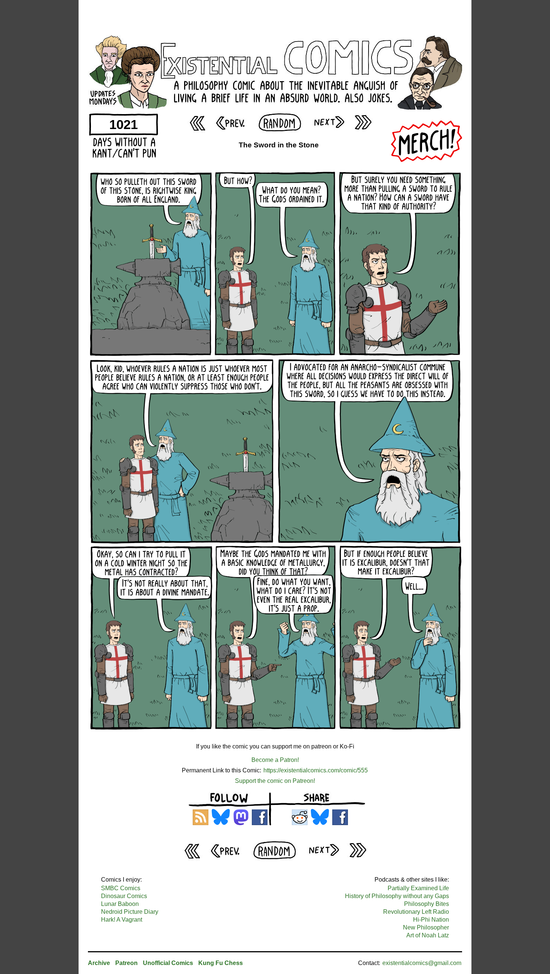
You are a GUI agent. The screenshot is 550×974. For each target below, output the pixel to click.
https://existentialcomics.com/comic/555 (315, 770)
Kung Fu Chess (220, 963)
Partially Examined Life (418, 888)
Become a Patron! (275, 760)
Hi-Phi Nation (431, 919)
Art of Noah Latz (427, 935)
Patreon (126, 963)
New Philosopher (426, 927)
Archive (99, 963)
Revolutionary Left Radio (416, 912)
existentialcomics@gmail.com (421, 963)
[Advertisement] (275, 17)
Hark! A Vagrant (121, 919)
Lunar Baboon (120, 904)
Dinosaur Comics (124, 896)
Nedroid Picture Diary (129, 912)
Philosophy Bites (426, 904)
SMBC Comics (120, 888)
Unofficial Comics (168, 963)
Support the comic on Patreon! (275, 781)
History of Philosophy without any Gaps (397, 896)
